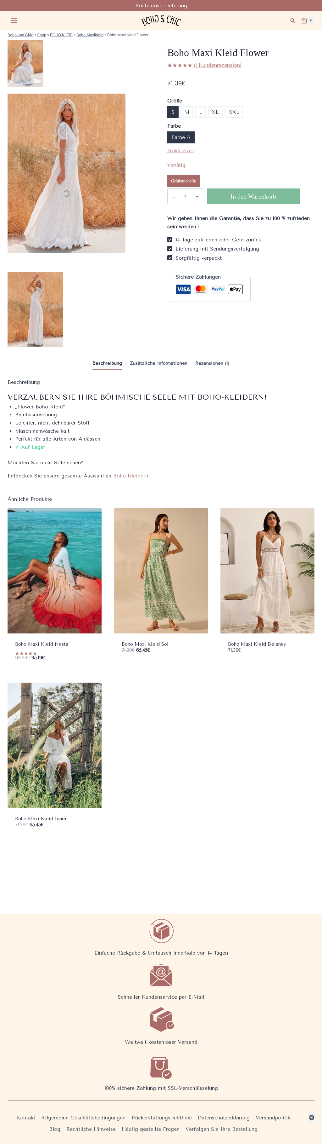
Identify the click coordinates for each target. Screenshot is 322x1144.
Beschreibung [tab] (107, 363)
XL (215, 112)
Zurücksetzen (180, 150)
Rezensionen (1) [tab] (212, 363)
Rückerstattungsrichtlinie (162, 1118)
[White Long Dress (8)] (35, 309)
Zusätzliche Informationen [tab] (158, 363)
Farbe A (181, 137)
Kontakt (25, 1118)
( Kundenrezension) (218, 65)
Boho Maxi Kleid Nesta (41, 644)
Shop (41, 34)
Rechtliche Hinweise (91, 1129)
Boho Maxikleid (89, 34)
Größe (174, 101)
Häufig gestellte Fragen (151, 1129)
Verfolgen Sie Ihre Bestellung (222, 1129)
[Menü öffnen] (14, 20)
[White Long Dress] (66, 173)
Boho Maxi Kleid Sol (145, 644)
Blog (54, 1129)
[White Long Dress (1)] (25, 63)
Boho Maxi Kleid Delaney (257, 644)
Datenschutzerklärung (224, 1118)
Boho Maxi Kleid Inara (40, 819)
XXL (234, 112)
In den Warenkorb (253, 196)
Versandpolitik (273, 1118)
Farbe (174, 126)
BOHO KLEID (61, 34)
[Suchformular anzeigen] (292, 20)
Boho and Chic (20, 34)
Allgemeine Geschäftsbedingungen (83, 1118)
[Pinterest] (311, 1117)
